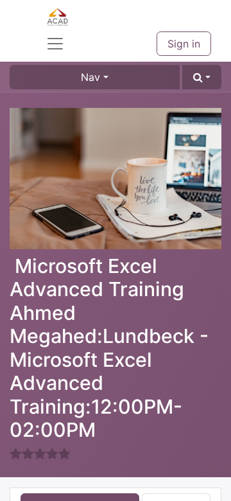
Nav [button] (90, 77)
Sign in (183, 43)
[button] (201, 77)
